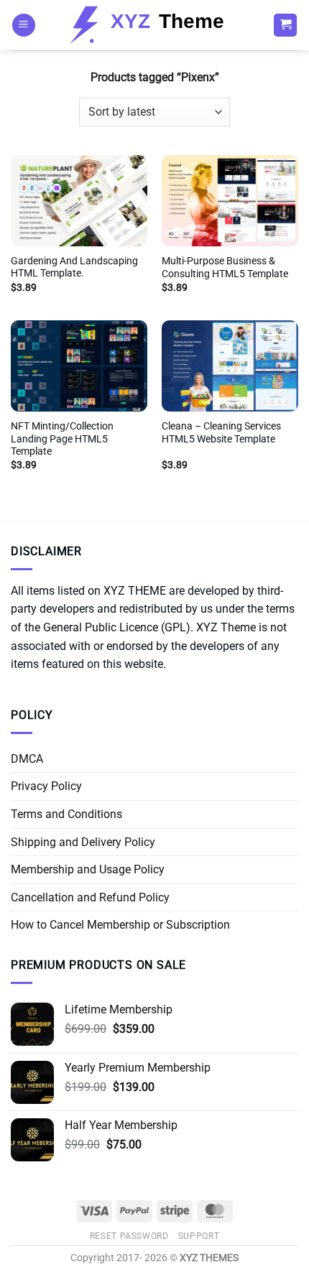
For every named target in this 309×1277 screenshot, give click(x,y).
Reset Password (129, 1236)
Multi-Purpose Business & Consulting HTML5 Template (225, 267)
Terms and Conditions (66, 814)
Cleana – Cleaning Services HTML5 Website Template (221, 432)
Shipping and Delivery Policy (83, 842)
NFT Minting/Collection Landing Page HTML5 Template (62, 438)
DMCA (27, 759)
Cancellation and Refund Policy (90, 897)
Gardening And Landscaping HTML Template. (74, 267)
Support (198, 1236)
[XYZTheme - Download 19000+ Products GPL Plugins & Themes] (155, 25)
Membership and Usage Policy (88, 869)
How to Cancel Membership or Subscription (120, 925)
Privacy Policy (46, 786)
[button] (23, 25)
